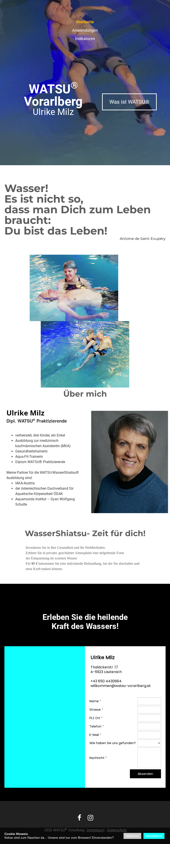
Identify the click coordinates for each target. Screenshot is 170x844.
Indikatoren (85, 38)
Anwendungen (85, 30)
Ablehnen (132, 836)
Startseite (85, 21)
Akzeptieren (154, 836)
